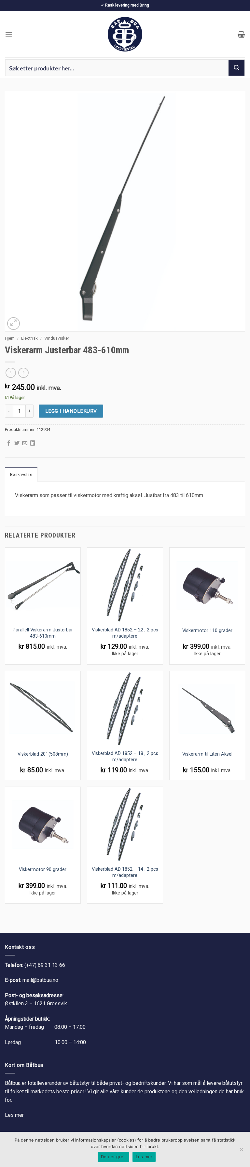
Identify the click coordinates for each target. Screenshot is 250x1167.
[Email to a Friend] (24, 443)
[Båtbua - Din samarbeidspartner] (125, 34)
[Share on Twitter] (17, 443)
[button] (9, 34)
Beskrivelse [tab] (21, 474)
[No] (241, 1151)
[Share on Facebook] (8, 443)
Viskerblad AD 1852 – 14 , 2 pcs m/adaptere (125, 872)
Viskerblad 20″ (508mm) (43, 754)
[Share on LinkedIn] (32, 443)
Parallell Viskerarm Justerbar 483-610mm (43, 633)
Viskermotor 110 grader (207, 630)
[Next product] (11, 373)
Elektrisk (29, 338)
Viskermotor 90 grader (42, 869)
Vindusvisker (56, 338)
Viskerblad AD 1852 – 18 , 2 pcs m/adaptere (125, 756)
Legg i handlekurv (71, 411)
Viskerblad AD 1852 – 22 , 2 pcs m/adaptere (125, 633)
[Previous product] (23, 373)
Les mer (14, 1115)
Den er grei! (113, 1156)
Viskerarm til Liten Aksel (207, 754)
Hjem (10, 338)
